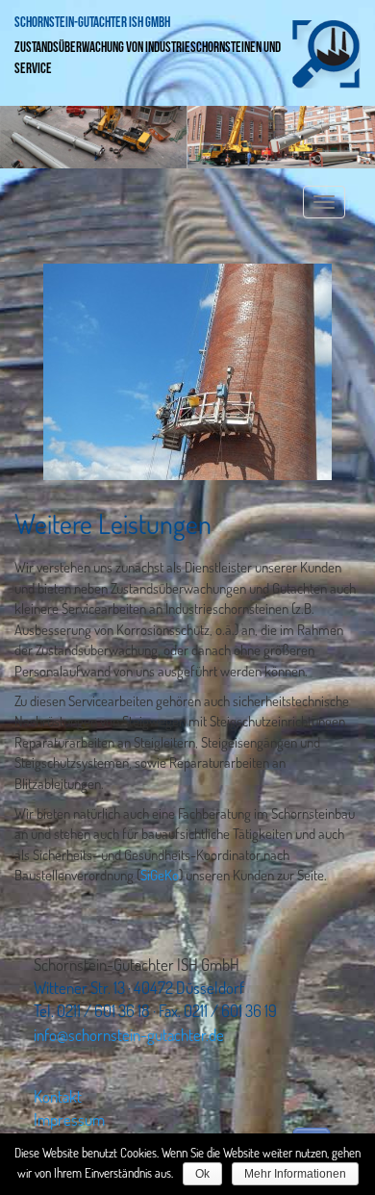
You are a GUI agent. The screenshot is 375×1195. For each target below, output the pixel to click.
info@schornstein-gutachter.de (129, 1035)
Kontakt (58, 1096)
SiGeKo (159, 875)
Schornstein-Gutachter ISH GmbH (92, 22)
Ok (202, 1174)
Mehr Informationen (295, 1174)
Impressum (69, 1119)
